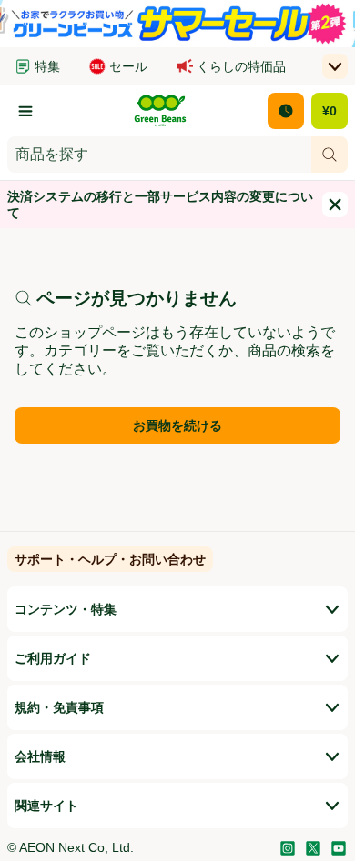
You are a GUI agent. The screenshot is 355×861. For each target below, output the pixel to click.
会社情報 (40, 756)
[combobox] (159, 154)
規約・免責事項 (59, 707)
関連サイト (46, 805)
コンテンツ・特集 (66, 609)
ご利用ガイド (53, 658)
